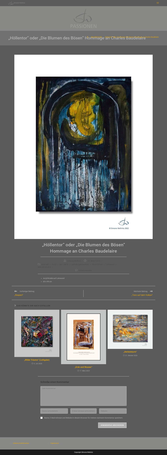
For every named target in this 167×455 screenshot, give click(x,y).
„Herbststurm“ (130, 352)
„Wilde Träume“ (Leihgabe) (37, 360)
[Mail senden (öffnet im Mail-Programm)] (157, 3)
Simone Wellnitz (74, 261)
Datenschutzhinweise (21, 443)
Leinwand (110, 264)
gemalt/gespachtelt (80, 264)
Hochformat (97, 264)
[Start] (87, 37)
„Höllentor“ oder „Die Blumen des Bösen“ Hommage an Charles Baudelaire (132, 37)
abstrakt (45, 264)
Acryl (54, 264)
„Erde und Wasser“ (83, 367)
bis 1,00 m (63, 264)
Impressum (54, 443)
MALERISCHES (44, 267)
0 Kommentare (85, 270)
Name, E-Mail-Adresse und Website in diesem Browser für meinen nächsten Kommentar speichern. (83, 418)
